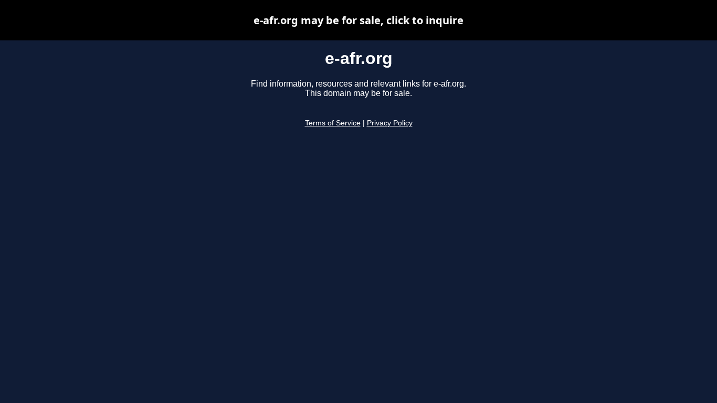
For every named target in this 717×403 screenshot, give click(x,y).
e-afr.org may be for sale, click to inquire (358, 20)
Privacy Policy (390, 123)
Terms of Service (333, 123)
